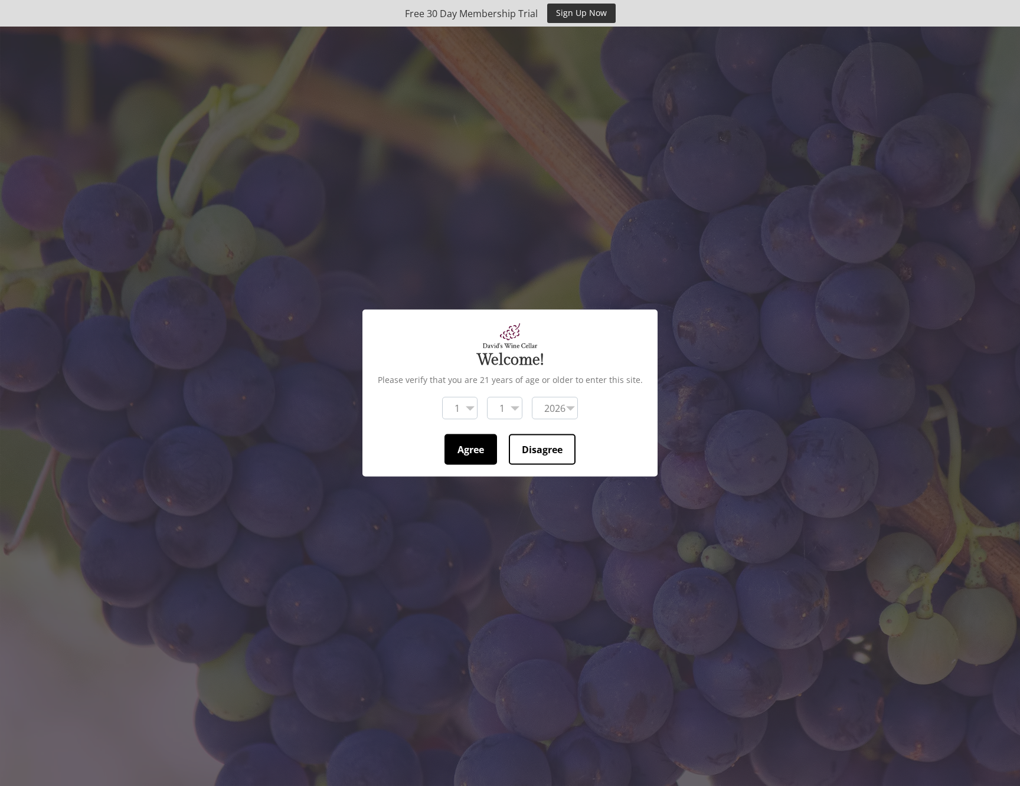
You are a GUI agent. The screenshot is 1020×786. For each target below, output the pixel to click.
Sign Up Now (581, 12)
